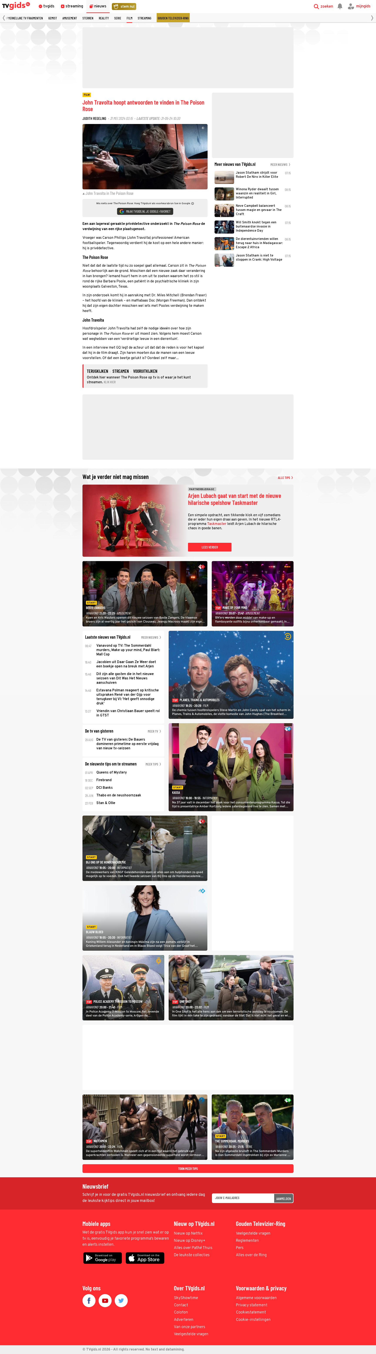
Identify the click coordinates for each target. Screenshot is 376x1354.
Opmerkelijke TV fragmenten (24, 18)
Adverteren (183, 1319)
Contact (181, 1305)
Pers (239, 1247)
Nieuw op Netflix (188, 1233)
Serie (117, 18)
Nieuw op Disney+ (189, 1240)
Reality (104, 18)
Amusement (69, 18)
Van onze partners (189, 1327)
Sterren (87, 18)
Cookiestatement (251, 1312)
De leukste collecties (192, 1255)
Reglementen (247, 1240)
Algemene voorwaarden (256, 1298)
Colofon (181, 1312)
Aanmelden (283, 1198)
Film (129, 18)
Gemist (52, 18)
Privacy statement (251, 1305)
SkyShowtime (186, 1298)
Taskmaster (216, 524)
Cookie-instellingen (253, 1319)
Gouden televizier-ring (173, 18)
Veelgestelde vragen (253, 1233)
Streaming (144, 18)
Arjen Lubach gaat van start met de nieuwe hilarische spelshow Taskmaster (234, 499)
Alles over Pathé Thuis (193, 1247)
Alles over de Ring (251, 1255)
